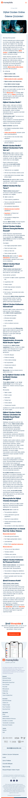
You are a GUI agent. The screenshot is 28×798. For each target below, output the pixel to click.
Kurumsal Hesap (7, 700)
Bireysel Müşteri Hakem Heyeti (11, 769)
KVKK (4, 757)
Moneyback (6, 689)
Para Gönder (6, 684)
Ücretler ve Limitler (8, 720)
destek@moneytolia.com (14, 748)
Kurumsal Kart (6, 709)
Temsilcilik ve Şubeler (9, 723)
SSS (4, 732)
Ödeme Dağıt (6, 705)
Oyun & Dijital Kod (7, 695)
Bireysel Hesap (7, 678)
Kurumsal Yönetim (7, 725)
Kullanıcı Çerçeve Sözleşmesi (11, 754)
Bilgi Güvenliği (6, 766)
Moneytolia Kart (7, 680)
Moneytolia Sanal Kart (8, 682)
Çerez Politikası (7, 760)
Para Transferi (6, 707)
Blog (4, 714)
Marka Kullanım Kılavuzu (9, 718)
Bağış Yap (5, 693)
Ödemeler (5, 691)
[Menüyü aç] (26, 2)
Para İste (5, 686)
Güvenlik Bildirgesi (7, 763)
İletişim (4, 730)
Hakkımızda (6, 716)
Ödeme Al (5, 702)
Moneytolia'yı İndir (14, 634)
